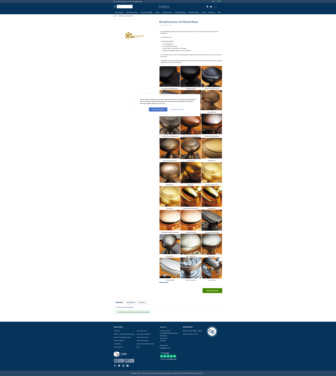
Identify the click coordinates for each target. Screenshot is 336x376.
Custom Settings (177, 109)
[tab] (207, 7)
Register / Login (138, 1)
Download (119, 302)
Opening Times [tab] (187, 327)
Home (115, 16)
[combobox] (125, 6)
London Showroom (142, 331)
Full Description (163, 282)
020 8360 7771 (164, 345)
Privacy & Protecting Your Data (145, 343)
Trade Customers (118, 347)
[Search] (115, 6)
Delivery (142, 302)
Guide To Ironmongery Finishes (122, 337)
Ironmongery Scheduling (143, 334)
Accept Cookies (158, 109)
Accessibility (117, 343)
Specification (131, 302)
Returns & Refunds (119, 340)
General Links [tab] (118, 327)
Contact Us (124, 1)
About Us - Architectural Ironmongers (124, 334)
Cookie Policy (161, 103)
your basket (145, 312)
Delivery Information (142, 337)
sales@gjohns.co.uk (165, 348)
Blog (138, 347)
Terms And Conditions (143, 340)
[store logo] (163, 7)
